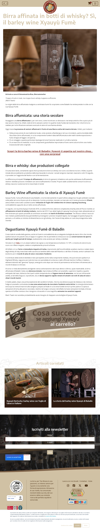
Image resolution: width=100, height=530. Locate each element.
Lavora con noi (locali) (70, 481)
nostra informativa (51, 516)
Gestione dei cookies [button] (67, 525)
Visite (90, 481)
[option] (50, 350)
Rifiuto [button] (86, 525)
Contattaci (83, 481)
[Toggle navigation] (95, 3)
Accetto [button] (77, 525)
